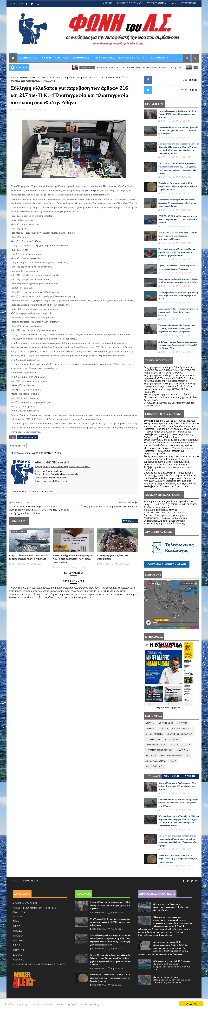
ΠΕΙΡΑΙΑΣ (150, 755)
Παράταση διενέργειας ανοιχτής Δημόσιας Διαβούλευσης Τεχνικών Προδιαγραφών (166, 516)
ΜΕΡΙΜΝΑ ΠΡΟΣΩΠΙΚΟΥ (159, 750)
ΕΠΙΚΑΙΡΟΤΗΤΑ (154, 734)
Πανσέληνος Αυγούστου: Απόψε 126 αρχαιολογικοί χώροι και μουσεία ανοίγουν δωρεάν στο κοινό (177, 186)
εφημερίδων (175, 707)
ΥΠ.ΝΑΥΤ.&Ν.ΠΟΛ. (156, 3)
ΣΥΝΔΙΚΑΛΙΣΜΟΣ (155, 761)
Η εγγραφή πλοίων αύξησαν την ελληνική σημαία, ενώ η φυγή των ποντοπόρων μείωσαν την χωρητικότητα (176, 252)
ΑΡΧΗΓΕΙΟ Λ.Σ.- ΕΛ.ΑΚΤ (25, 903)
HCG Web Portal (105, 57)
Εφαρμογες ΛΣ (129, 57)
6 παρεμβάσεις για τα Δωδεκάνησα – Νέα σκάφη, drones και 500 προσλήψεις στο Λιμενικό (109, 67)
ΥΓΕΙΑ (172, 761)
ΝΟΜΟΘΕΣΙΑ (81, 57)
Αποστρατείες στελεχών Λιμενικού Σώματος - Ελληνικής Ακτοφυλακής (171, 907)
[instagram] (196, 881)
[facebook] (26, 3)
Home (13, 77)
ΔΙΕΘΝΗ (149, 729)
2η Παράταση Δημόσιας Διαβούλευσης (164, 520)
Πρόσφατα (153, 776)
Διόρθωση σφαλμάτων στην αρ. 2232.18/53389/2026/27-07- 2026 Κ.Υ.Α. (164, 511)
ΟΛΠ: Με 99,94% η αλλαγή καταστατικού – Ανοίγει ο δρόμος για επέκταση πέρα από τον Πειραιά (178, 219)
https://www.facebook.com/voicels (62, 474)
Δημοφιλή (171, 776)
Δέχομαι (191, 1004)
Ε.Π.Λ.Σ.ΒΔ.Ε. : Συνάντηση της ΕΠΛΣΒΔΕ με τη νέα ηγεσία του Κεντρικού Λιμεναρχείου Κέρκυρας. (177, 235)
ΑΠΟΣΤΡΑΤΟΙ (165, 723)
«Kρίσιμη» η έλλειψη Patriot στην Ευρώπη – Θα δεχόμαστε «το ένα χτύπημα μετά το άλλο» (178, 295)
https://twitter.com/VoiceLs (55, 477)
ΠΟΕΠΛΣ (17, 916)
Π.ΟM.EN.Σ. (19, 949)
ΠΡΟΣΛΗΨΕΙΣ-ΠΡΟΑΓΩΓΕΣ (175, 755)
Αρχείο (190, 776)
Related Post (19, 521)
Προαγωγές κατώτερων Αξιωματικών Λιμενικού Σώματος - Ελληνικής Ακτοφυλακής (172, 980)
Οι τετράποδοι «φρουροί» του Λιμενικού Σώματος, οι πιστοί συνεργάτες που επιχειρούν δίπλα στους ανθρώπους (176, 328)
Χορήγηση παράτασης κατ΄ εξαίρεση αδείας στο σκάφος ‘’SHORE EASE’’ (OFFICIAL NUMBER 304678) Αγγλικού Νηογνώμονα (171, 504)
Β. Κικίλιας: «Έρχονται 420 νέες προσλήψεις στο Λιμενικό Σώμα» (169, 404)
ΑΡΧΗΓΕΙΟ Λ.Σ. (28, 57)
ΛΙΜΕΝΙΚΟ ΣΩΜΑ (57, 67)
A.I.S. (174, 3)
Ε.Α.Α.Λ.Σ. (17, 954)
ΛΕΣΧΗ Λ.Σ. (18, 959)
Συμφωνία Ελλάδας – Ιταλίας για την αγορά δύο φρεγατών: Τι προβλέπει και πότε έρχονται (178, 312)
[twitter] (32, 3)
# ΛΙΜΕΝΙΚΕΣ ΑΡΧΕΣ (27, 437)
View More (131, 520)
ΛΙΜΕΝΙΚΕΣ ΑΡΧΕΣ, (37, 109)
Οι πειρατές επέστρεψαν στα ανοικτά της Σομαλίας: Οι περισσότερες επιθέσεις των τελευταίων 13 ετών (177, 202)
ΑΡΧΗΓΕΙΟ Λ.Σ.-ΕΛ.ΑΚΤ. (129, 3)
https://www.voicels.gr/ (51, 471)
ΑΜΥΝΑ (167, 67)
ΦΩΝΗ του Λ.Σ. (154, 766)
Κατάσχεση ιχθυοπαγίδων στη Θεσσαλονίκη (113, 557)
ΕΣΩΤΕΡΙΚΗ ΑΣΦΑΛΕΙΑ (180, 734)
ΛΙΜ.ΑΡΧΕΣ (62, 57)
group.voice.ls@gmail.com (54, 481)
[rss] (37, 3)
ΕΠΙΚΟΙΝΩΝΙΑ (188, 3)
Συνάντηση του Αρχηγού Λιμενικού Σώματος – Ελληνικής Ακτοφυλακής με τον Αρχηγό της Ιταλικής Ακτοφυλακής (171, 397)
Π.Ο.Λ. (16, 921)
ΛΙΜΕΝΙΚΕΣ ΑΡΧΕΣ (28, 77)
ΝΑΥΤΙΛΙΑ (182, 750)
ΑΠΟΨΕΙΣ (182, 723)
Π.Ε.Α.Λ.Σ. (18, 926)
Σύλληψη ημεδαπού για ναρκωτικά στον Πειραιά (169, 420)
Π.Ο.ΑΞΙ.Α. (18, 935)
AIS (145, 57)
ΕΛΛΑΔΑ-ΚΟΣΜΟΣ (182, 729)
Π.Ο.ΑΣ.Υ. (18, 930)
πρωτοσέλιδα (163, 707)
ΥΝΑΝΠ (46, 57)
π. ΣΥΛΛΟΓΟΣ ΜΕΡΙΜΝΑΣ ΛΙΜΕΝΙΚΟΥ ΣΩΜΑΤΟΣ (39, 964)
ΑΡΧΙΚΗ (107, 3)
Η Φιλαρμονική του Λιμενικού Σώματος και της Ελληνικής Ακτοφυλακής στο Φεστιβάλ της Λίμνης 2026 (178, 345)
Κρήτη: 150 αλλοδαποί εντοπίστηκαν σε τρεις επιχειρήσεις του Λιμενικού (28, 557)
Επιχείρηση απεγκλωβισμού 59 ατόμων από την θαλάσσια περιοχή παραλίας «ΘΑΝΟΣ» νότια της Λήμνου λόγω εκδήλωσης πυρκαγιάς (169, 370)
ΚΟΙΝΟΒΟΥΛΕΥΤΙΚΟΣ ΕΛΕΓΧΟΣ (163, 739)
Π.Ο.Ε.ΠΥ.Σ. (19, 940)
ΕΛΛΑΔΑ (163, 729)
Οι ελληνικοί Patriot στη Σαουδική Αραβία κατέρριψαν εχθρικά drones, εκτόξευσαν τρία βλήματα (178, 130)
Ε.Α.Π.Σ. (17, 945)
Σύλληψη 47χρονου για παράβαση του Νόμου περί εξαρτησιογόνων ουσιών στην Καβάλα (73, 559)
